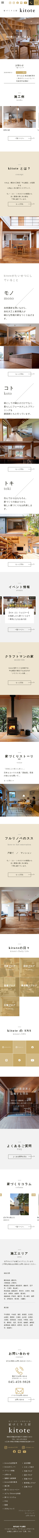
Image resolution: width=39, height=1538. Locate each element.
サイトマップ (29, 1513)
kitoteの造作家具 (11, 1482)
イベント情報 (10, 1471)
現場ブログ (28, 1479)
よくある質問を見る (20, 1156)
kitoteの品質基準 (11, 1463)
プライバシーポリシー (26, 1510)
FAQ (6, 1501)
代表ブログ (28, 1471)
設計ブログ (28, 1475)
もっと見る (19, 204)
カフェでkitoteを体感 (13, 1493)
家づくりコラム (10, 1497)
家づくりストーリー (12, 1490)
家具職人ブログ (30, 1483)
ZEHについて (10, 1509)
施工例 (7, 1486)
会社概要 (27, 1463)
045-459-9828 (19, 1382)
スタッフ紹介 (29, 1467)
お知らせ (8, 1474)
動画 (6, 1505)
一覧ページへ (19, 67)
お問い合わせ (19, 1399)
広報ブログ (28, 1487)
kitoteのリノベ (10, 1467)
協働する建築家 (10, 1478)
